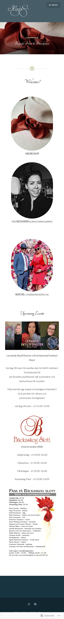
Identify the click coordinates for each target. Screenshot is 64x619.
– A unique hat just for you (32, 294)
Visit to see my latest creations (32, 221)
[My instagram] (28, 603)
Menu (55, 5)
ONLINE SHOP (32, 153)
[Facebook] (35, 603)
